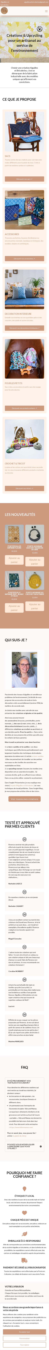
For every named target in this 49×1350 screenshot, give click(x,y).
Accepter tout (24, 1332)
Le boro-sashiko (37, 756)
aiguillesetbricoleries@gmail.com (36, 2)
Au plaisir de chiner (19, 1136)
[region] (24, 1326)
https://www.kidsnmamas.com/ (21, 1127)
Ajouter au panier (14, 559)
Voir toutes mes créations (24, 799)
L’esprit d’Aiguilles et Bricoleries (21, 785)
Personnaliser (24, 1338)
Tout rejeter (24, 1345)
